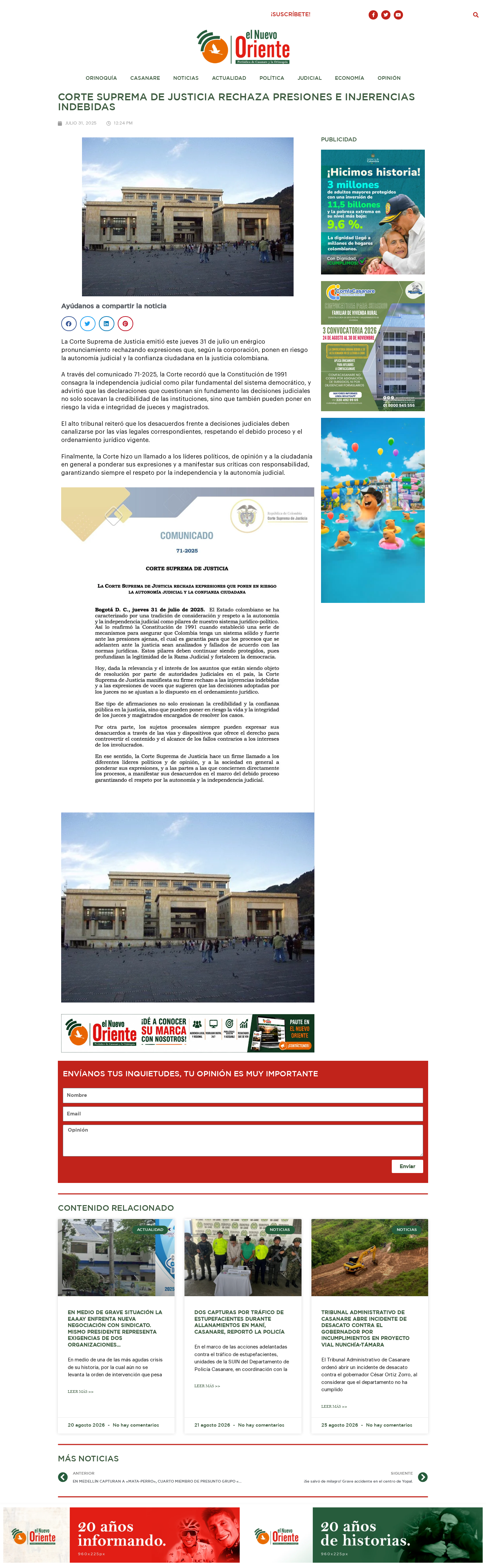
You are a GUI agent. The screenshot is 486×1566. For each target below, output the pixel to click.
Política (272, 78)
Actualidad (229, 78)
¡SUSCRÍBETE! (290, 14)
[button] (476, 15)
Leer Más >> (81, 1392)
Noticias (186, 78)
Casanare (145, 78)
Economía (349, 78)
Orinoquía (101, 78)
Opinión (389, 78)
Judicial (310, 78)
